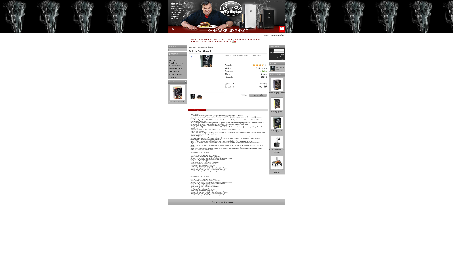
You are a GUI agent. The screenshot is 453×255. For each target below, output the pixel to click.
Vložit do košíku (258, 95)
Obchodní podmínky (277, 35)
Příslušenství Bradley (175, 69)
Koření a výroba (174, 71)
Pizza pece (172, 77)
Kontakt (266, 35)
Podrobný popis (197, 109)
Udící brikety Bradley (175, 66)
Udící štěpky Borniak (175, 74)
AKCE (170, 57)
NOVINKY (172, 60)
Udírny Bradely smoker (176, 63)
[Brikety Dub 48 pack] (206, 61)
